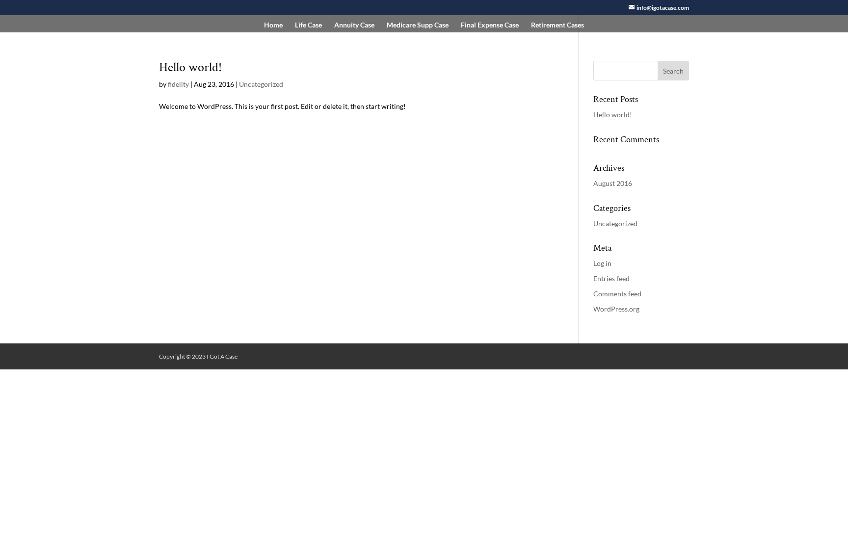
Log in (602, 263)
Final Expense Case (490, 25)
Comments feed (617, 293)
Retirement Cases (557, 25)
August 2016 (612, 183)
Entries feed (611, 278)
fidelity (178, 84)
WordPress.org (616, 309)
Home (273, 25)
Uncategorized (261, 84)
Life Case (308, 25)
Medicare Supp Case (418, 25)
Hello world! (190, 67)
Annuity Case (354, 25)
